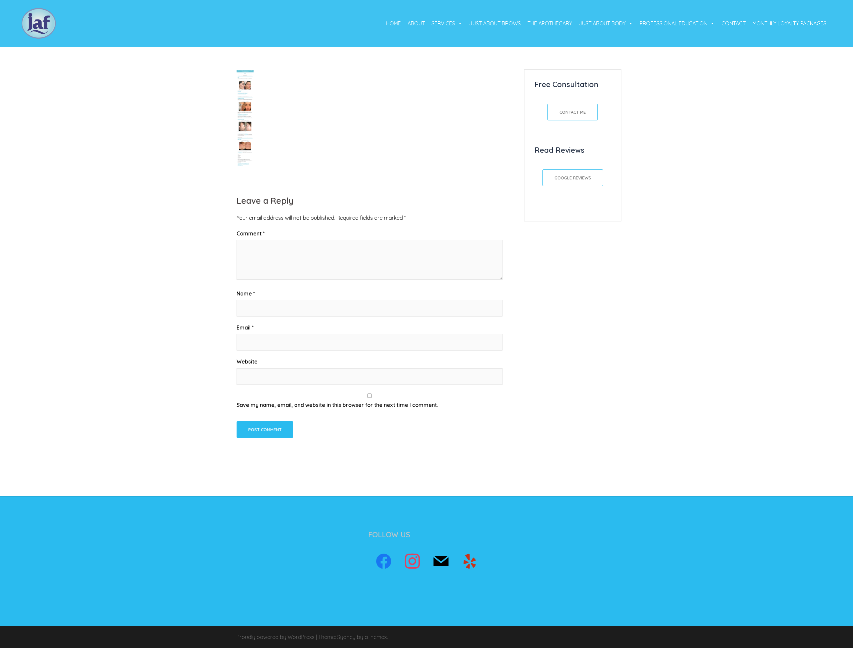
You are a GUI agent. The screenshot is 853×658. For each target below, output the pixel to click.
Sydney (346, 637)
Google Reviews (572, 177)
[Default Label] (440, 561)
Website (247, 361)
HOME (393, 23)
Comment (251, 233)
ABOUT (416, 23)
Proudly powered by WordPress (276, 637)
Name (246, 293)
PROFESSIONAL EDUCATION (673, 23)
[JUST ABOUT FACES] (38, 22)
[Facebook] (383, 561)
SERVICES (443, 23)
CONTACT (733, 23)
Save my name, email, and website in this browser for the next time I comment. (337, 405)
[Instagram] (412, 561)
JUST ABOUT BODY (602, 23)
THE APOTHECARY (549, 23)
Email (245, 327)
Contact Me (572, 112)
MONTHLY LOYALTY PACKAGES (789, 23)
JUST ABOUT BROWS (495, 23)
